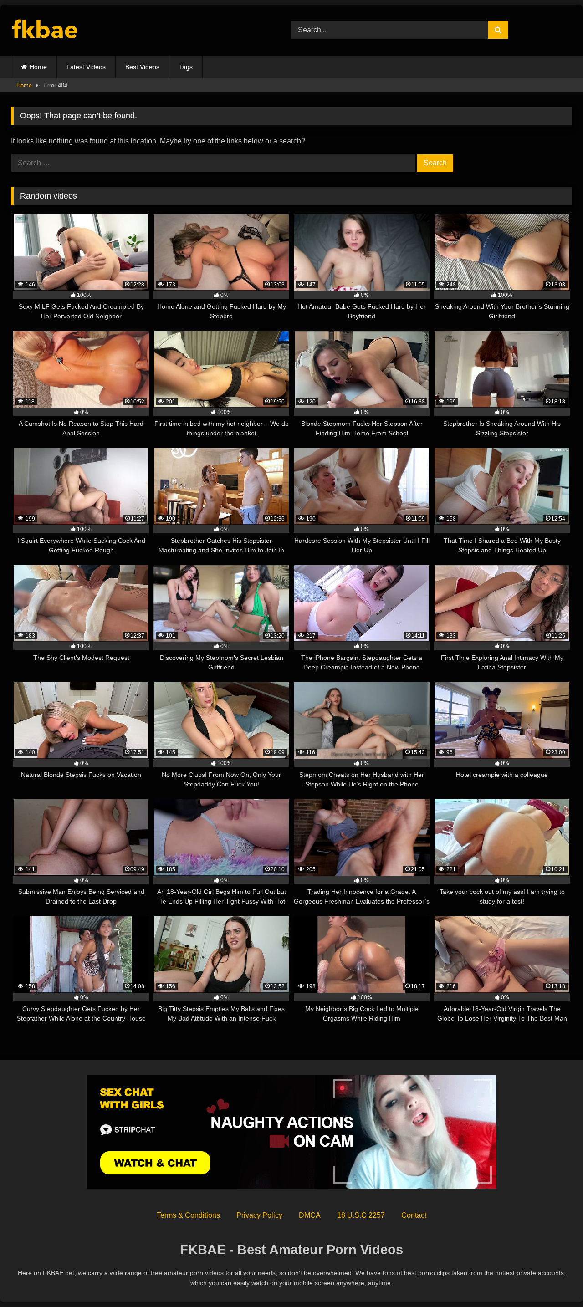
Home (38, 67)
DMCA (310, 1215)
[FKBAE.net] (45, 30)
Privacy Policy (259, 1215)
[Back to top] (555, 1280)
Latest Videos (86, 67)
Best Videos (142, 67)
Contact (413, 1215)
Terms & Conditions (188, 1215)
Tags (186, 67)
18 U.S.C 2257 (361, 1215)
